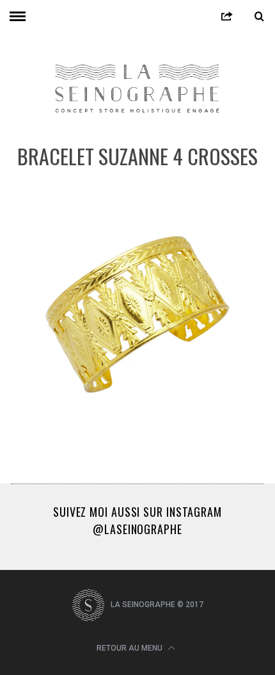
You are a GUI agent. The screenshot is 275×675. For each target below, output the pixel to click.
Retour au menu (130, 648)
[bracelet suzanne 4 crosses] (137, 437)
